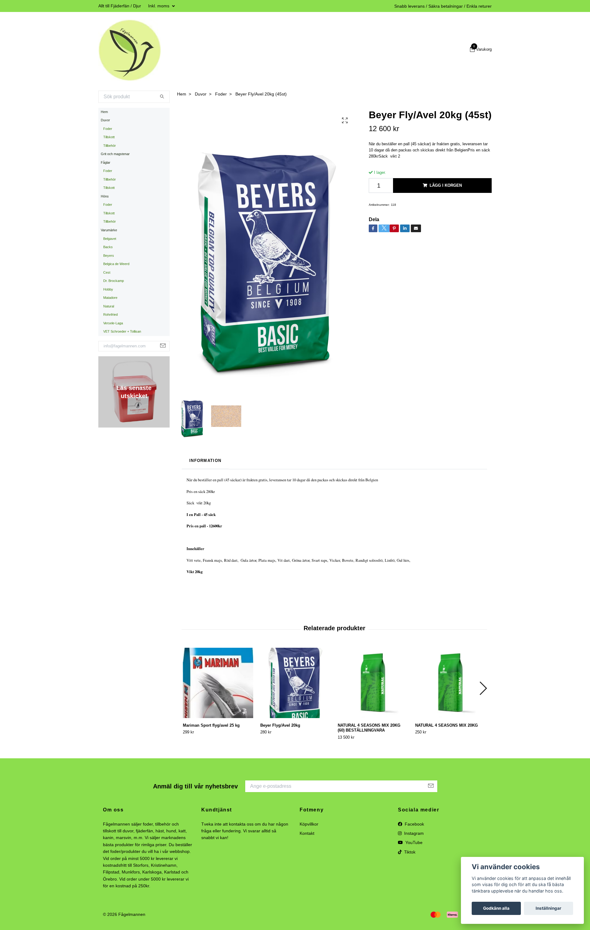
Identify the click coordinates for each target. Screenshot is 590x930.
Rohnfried (110, 314)
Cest (106, 272)
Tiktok (409, 852)
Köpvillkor (309, 824)
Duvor (105, 120)
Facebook (413, 824)
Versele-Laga (113, 323)
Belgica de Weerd (116, 264)
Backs (108, 247)
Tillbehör (109, 145)
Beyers (108, 255)
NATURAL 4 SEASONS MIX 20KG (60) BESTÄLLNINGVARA (369, 728)
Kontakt (307, 833)
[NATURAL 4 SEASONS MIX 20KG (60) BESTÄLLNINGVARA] (373, 683)
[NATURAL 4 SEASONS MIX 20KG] (450, 683)
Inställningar (548, 908)
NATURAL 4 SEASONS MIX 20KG (446, 725)
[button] (483, 688)
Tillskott (109, 137)
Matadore (110, 297)
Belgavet (109, 238)
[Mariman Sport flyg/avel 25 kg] (218, 683)
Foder (107, 129)
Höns (105, 196)
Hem (104, 112)
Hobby (108, 289)
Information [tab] (205, 460)
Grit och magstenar (115, 154)
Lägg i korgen (446, 185)
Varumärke (109, 230)
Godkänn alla (496, 908)
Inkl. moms (159, 5)
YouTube (413, 842)
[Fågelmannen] (129, 50)
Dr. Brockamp (113, 281)
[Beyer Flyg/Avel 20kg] (295, 683)
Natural (108, 306)
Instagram (413, 833)
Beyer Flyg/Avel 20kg (280, 725)
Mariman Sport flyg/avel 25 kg (211, 725)
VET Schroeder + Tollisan (122, 331)
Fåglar (105, 162)
